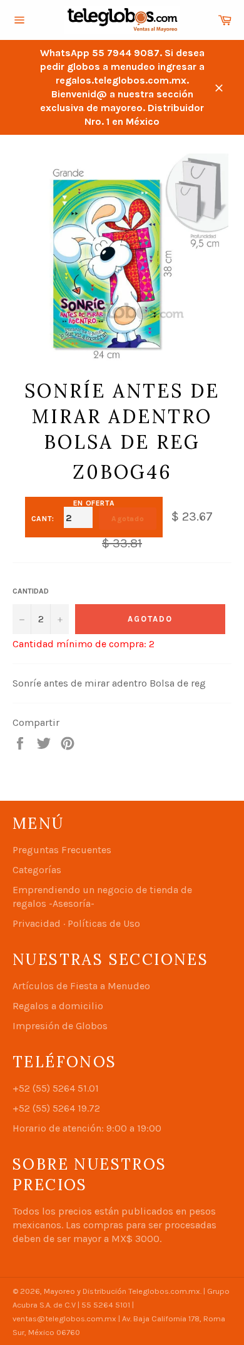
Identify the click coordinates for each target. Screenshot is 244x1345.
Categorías (37, 870)
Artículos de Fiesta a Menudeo (81, 986)
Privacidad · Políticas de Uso (76, 923)
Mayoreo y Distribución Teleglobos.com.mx (122, 1291)
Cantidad (31, 591)
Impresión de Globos (60, 1026)
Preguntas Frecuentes (62, 850)
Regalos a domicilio (58, 1006)
